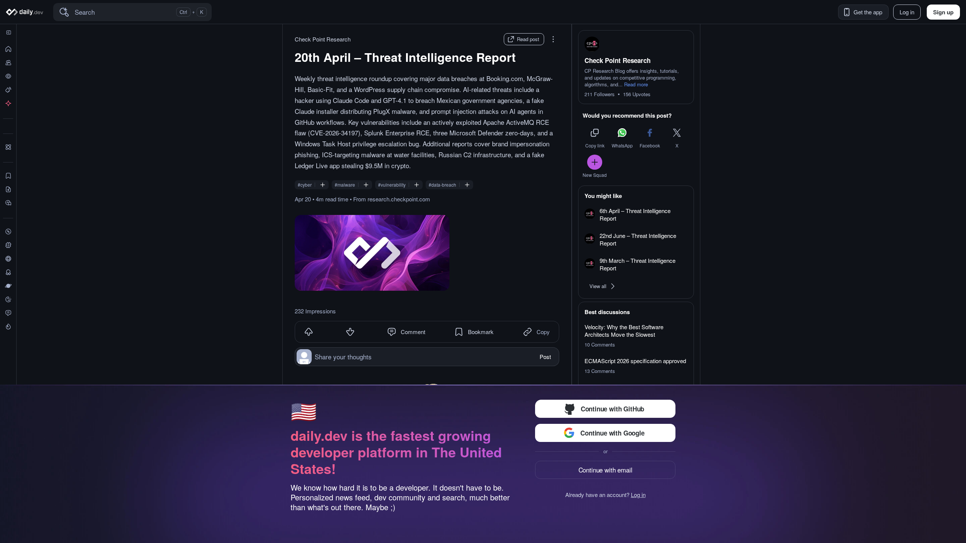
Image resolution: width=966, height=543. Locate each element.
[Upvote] (308, 331)
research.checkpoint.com (399, 199)
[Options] (553, 39)
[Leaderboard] (8, 272)
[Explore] (8, 231)
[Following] (8, 62)
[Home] (26, 12)
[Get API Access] (8, 103)
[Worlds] (8, 286)
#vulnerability (392, 185)
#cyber (305, 185)
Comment (413, 332)
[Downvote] (350, 331)
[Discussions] (8, 313)
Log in (638, 495)
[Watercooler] (8, 299)
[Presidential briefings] (8, 189)
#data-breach (442, 185)
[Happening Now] (8, 90)
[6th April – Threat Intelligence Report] (636, 214)
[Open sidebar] (8, 32)
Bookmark (481, 332)
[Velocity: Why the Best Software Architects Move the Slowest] (636, 336)
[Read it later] (8, 203)
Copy (543, 332)
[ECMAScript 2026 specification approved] (636, 366)
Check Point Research (323, 39)
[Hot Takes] (8, 326)
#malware (345, 185)
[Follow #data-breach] (467, 184)
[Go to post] (372, 253)
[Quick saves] (8, 176)
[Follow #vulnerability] (416, 184)
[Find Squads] (8, 147)
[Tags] (8, 245)
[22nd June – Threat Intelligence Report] (636, 239)
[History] (8, 76)
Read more (636, 84)
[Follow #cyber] (322, 184)
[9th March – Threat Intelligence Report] (636, 264)
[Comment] (391, 331)
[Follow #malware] (366, 184)
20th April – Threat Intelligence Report (405, 57)
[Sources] (8, 258)
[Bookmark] (458, 331)
